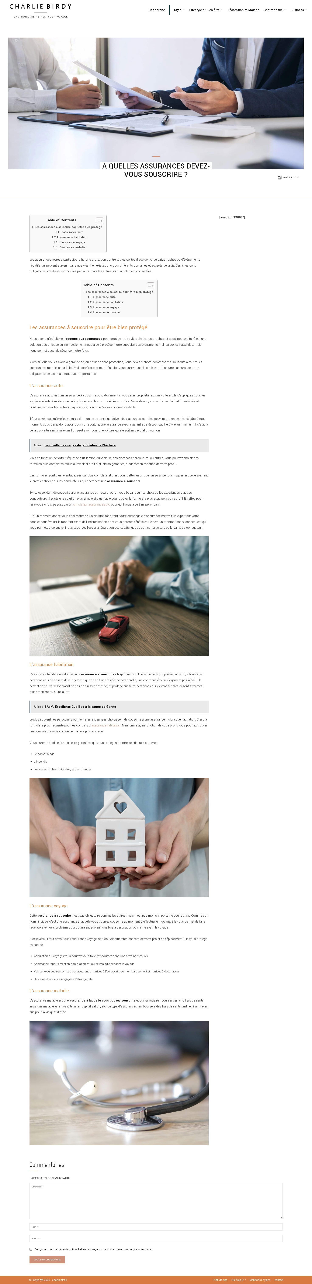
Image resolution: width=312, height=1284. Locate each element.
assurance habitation (106, 725)
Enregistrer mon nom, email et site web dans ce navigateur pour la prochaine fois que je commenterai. (93, 1249)
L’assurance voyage (72, 242)
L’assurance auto (72, 232)
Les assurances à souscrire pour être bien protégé (68, 227)
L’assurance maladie (72, 247)
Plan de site (220, 1280)
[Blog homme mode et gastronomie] (41, 10)
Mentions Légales (260, 1280)
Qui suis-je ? (238, 1280)
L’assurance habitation (72, 237)
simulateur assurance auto (91, 504)
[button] (157, 10)
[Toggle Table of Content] (97, 221)
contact (278, 1280)
